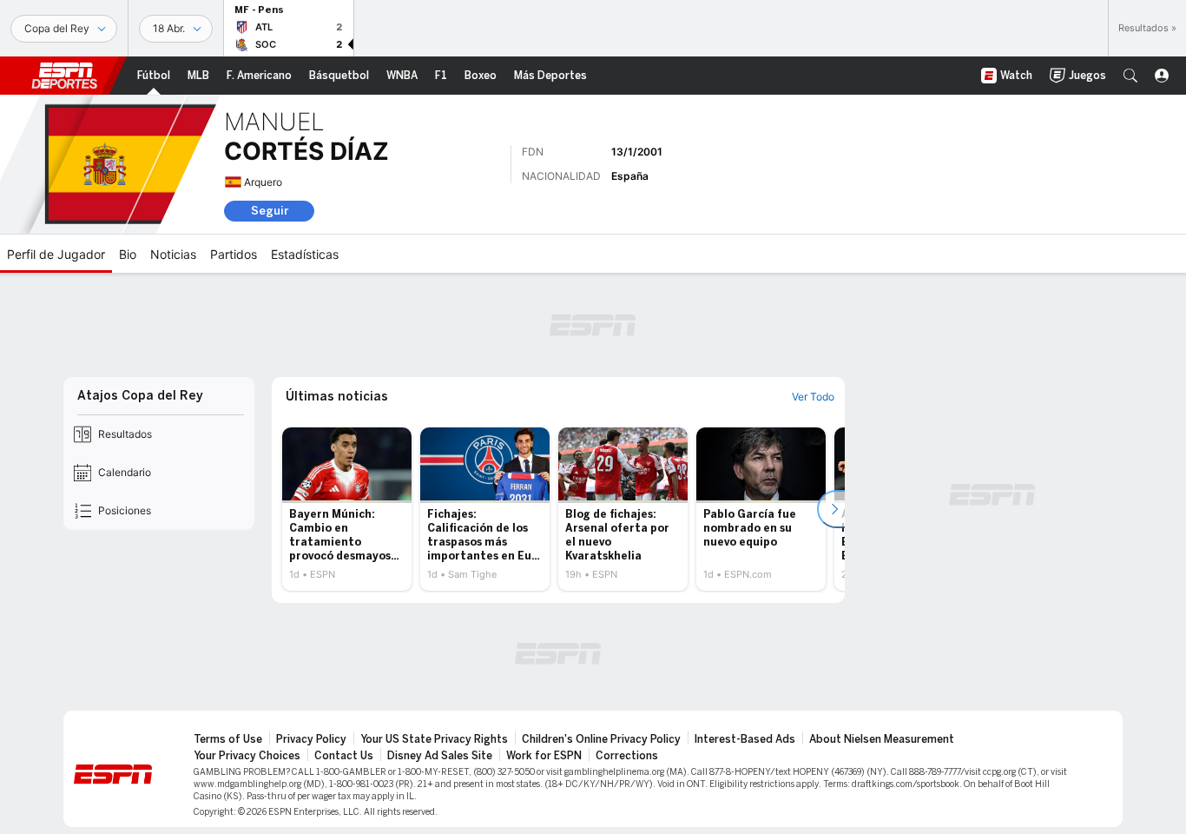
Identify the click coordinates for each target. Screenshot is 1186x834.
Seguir (269, 210)
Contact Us (343, 756)
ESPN (64, 75)
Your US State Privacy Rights (434, 739)
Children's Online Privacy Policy (601, 739)
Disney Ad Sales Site (439, 756)
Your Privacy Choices (247, 756)
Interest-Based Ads (745, 739)
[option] (347, 509)
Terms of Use (228, 739)
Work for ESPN (544, 756)
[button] (1130, 76)
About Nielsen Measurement (881, 739)
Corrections (627, 756)
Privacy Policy (311, 739)
